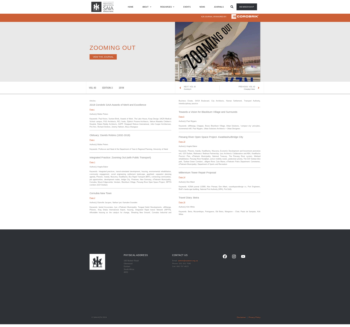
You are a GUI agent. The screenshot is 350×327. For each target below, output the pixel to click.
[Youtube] (243, 256)
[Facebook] (225, 256)
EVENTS (186, 7)
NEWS (202, 7)
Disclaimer (241, 317)
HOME (130, 7)
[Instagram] (234, 256)
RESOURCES (166, 7)
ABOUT (145, 7)
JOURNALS (219, 7)
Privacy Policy (254, 317)
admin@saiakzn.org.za (188, 261)
